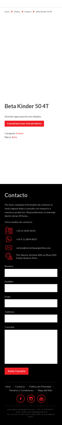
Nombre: (9, 266)
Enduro (28, 11)
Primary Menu (57, 3)
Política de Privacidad (40, 386)
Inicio (7, 11)
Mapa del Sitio (45, 390)
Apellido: (9, 281)
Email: (8, 296)
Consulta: (10, 327)
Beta (14, 137)
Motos (17, 11)
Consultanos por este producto (24, 123)
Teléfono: (10, 311)
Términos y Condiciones (21, 390)
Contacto (20, 386)
